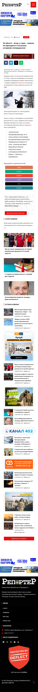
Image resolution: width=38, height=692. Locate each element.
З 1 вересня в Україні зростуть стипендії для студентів (24, 411)
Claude (19, 167)
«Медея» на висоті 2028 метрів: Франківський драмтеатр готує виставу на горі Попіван (23, 322)
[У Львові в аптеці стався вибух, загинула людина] (8, 517)
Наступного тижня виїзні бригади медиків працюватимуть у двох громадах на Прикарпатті (22, 441)
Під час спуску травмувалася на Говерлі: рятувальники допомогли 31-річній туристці (24, 367)
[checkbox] (34, 682)
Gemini (19, 179)
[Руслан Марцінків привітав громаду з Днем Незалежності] (8, 421)
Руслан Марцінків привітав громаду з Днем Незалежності (24, 419)
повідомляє (27, 125)
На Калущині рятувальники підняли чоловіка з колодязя (23, 474)
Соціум (26, 37)
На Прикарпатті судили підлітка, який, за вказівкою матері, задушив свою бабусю (24, 526)
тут (5, 227)
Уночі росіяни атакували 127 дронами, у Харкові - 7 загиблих (23, 483)
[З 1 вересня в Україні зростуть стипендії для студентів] (8, 412)
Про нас (6, 616)
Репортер (21, 83)
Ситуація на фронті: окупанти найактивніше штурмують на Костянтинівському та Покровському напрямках (23, 377)
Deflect (25, 672)
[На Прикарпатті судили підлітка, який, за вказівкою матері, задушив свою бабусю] (8, 526)
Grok (19, 184)
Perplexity (19, 188)
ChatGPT (19, 171)
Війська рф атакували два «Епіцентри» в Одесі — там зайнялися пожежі (22, 312)
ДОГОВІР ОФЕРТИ (8, 683)
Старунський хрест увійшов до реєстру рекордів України (23, 450)
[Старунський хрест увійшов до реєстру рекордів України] (8, 452)
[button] (6, 63)
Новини (6, 612)
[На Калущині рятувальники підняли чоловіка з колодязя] (8, 475)
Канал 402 (6, 621)
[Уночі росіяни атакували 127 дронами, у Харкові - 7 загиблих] (8, 484)
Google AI (19, 175)
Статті (5, 608)
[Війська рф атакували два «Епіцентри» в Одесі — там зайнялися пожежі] (8, 312)
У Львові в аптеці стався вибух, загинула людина (22, 516)
